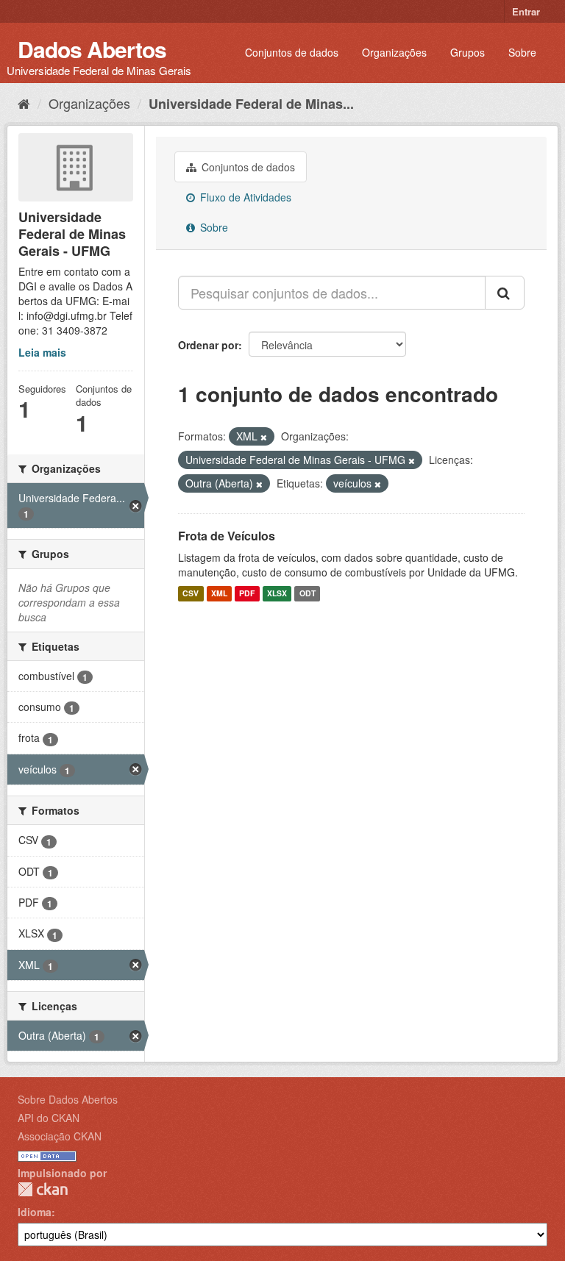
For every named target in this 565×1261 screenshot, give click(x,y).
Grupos (467, 52)
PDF (247, 593)
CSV (190, 593)
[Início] (24, 102)
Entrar (526, 11)
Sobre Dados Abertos (68, 1099)
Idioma (34, 1211)
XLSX (277, 593)
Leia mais (42, 352)
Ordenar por (208, 344)
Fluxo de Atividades (244, 197)
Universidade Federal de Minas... (251, 103)
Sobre (522, 52)
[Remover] (263, 437)
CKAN (43, 1189)
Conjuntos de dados (291, 52)
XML (219, 593)
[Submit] (505, 293)
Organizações (394, 52)
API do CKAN (48, 1117)
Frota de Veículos (226, 535)
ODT (307, 593)
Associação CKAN (60, 1136)
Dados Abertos (92, 49)
